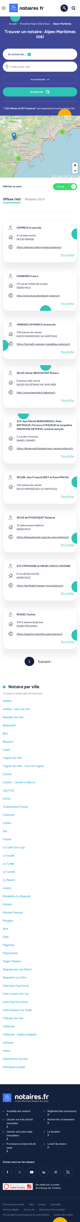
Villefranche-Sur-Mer (15, 1059)
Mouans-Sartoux (13, 912)
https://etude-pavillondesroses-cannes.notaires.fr (45, 448)
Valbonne (9, 1026)
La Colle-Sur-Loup (14, 847)
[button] (3, 8)
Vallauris (8, 1042)
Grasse (7, 839)
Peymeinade (10, 953)
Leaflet (57, 177)
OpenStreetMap (66, 177)
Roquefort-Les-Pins (14, 977)
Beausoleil (9, 725)
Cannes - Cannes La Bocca (19, 782)
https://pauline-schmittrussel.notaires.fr (40, 633)
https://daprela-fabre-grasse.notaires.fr (39, 247)
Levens (7, 888)
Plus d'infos (67, 254)
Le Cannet (9, 871)
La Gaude (8, 855)
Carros (7, 798)
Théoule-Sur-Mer (13, 1018)
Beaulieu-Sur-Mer (13, 717)
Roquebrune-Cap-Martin (17, 969)
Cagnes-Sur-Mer (12, 757)
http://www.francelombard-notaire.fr (38, 295)
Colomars (9, 814)
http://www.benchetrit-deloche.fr (36, 392)
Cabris (6, 749)
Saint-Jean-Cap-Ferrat (16, 985)
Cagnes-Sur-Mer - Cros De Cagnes (23, 766)
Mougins (8, 920)
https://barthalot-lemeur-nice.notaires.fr (40, 585)
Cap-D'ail (8, 790)
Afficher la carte (12, 186)
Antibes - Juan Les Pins (16, 709)
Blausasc (8, 741)
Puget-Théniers (12, 961)
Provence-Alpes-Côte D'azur (35, 24)
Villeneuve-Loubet (14, 1067)
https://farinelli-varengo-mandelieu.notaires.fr (43, 344)
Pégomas (8, 945)
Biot (5, 733)
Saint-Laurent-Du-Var (16, 993)
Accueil (13, 24)
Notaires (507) (35, 199)
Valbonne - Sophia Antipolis (20, 1034)
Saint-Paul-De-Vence (15, 1002)
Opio (6, 936)
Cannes (7, 774)
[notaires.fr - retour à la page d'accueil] (26, 8)
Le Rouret (9, 880)
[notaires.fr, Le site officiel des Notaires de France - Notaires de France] (26, 1097)
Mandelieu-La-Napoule (17, 896)
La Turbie (8, 863)
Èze (5, 831)
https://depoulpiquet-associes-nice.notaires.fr (43, 537)
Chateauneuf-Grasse (15, 806)
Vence (6, 1050)
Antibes (7, 701)
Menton (7, 904)
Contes (7, 823)
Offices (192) (12, 199)
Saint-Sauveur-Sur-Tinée (17, 1010)
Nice (5, 928)
